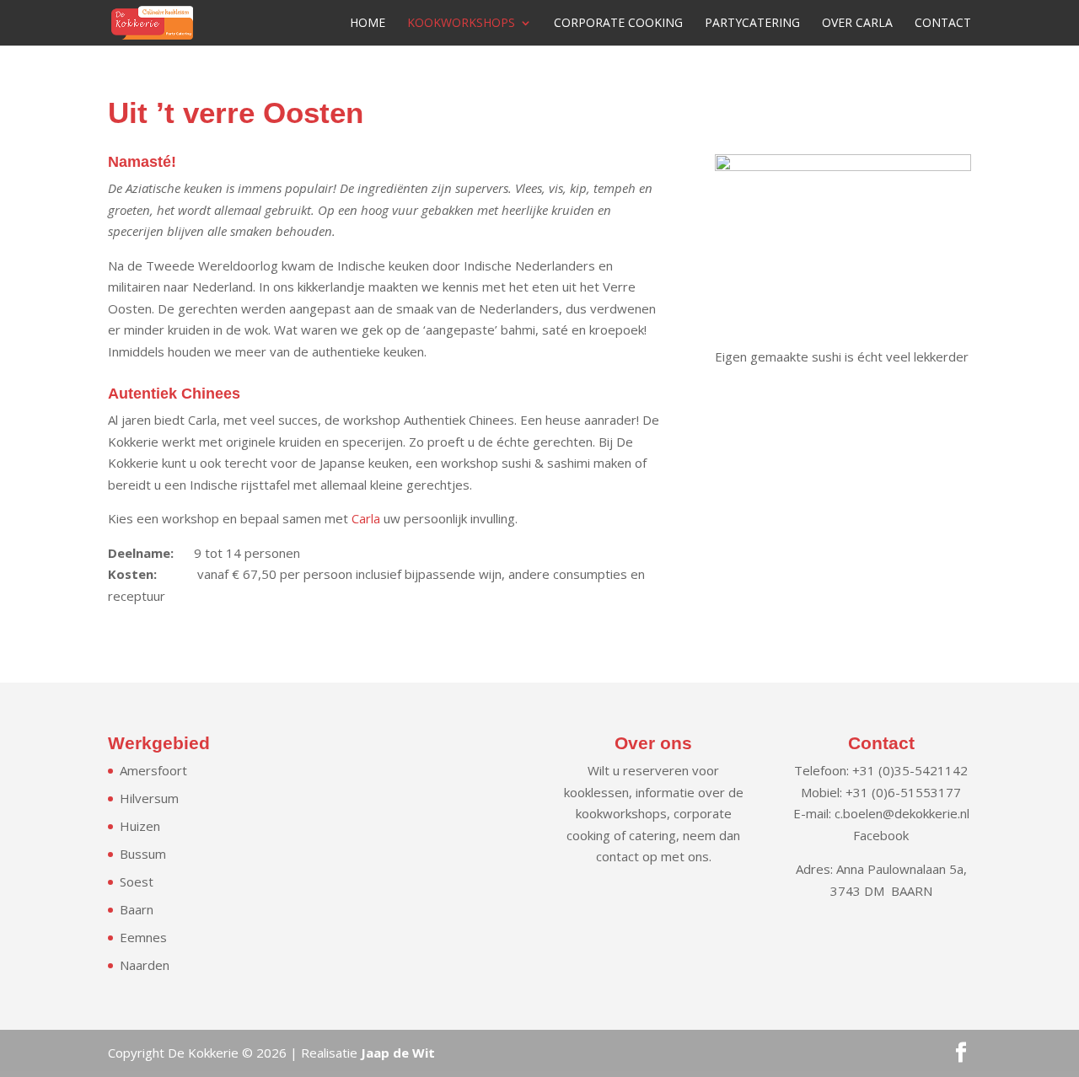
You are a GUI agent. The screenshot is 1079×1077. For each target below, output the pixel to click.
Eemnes (143, 937)
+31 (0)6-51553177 (903, 792)
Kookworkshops (461, 23)
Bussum (143, 853)
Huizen (140, 825)
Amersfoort (153, 770)
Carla (366, 518)
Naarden (144, 964)
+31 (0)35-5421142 (910, 770)
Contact (943, 23)
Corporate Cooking (618, 23)
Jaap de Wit (398, 1052)
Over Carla (857, 23)
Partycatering (752, 23)
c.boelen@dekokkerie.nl (902, 813)
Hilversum (149, 798)
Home (367, 23)
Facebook (881, 835)
